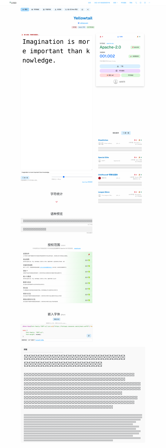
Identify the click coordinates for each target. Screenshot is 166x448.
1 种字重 (74, 27)
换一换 (26, 178)
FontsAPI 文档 (39, 340)
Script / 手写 (82, 27)
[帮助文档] (145, 3)
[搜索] (136, 3)
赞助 (131, 3)
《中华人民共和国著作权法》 (46, 267)
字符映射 (130, 75)
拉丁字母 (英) (90, 27)
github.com (84, 23)
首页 (89, 3)
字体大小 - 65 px (56, 179)
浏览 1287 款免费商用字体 (102, 3)
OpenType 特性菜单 (87, 182)
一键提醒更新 (134, 56)
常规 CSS (56, 319)
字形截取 (123, 3)
